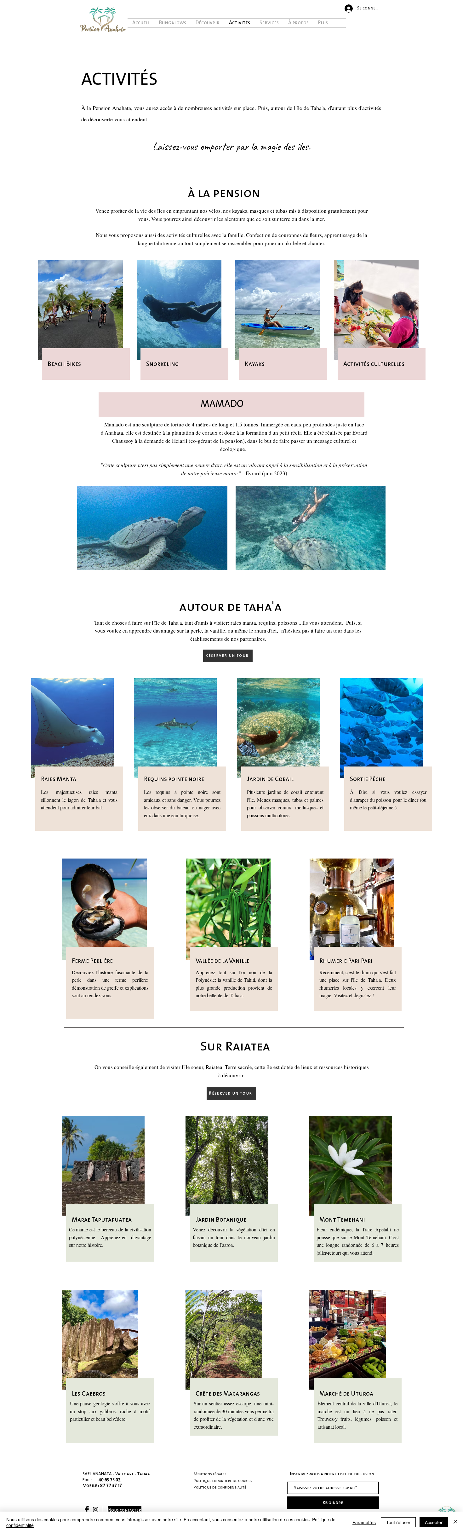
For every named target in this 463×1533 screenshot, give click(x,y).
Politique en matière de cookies (223, 1481)
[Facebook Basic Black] (86, 1509)
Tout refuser (398, 1522)
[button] (228, 656)
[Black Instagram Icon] (95, 1509)
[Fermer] (455, 1522)
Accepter (434, 1522)
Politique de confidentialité (220, 1487)
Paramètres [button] (364, 1522)
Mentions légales (210, 1474)
